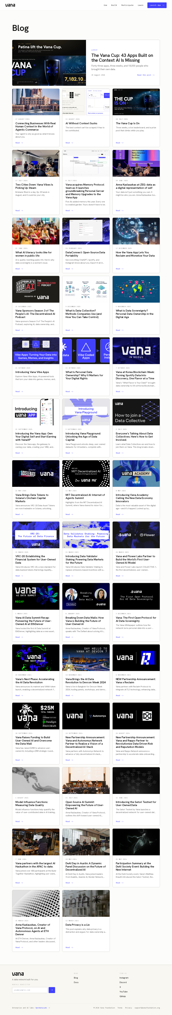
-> (52, 990)
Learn (140, 5)
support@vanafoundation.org (147, 1008)
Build (114, 5)
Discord (123, 982)
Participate (127, 5)
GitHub (123, 996)
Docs (76, 982)
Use (105, 5)
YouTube (124, 991)
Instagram (124, 977)
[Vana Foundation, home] (10, 5)
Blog (76, 977)
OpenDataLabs (41, 1008)
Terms (120, 1008)
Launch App (157, 5)
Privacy (128, 1008)
